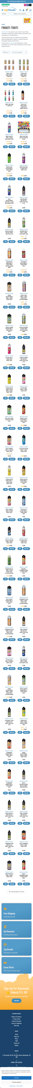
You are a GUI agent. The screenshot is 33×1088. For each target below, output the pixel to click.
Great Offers (9, 967)
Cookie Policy (12, 1085)
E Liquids (11, 43)
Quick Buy (12, 84)
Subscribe (16, 1000)
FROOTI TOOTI (9, 72)
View (5, 84)
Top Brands (8, 949)
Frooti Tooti (5, 32)
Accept (16, 1078)
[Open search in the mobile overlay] (20, 13)
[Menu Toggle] (30, 10)
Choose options (16, 1082)
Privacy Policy (19, 1085)
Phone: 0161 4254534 (16, 1062)
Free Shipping (9, 913)
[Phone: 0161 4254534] (16, 1060)
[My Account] (23, 10)
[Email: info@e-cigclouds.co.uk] (16, 1065)
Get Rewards (9, 931)
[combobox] (6, 13)
